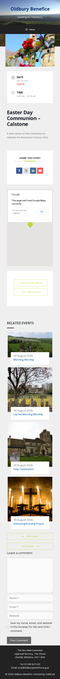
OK (41, 211)
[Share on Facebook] (19, 171)
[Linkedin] (33, 171)
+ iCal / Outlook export (31, 292)
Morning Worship (24, 359)
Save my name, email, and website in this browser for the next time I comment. (31, 627)
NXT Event (27, 546)
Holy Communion (24, 469)
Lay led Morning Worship (28, 414)
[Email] (40, 171)
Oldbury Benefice (30, 9)
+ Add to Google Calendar (30, 282)
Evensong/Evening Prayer (29, 523)
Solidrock (50, 674)
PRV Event (33, 536)
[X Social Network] (26, 171)
